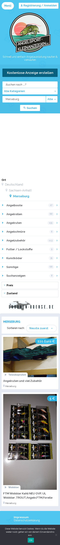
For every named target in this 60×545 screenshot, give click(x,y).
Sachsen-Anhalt (20, 190)
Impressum (21, 517)
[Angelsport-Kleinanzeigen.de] (30, 52)
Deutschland (13, 184)
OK (30, 540)
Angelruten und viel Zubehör (22, 380)
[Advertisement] (30, 145)
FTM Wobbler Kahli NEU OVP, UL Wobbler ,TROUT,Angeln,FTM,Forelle (27, 495)
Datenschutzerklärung (27, 520)
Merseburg (20, 196)
